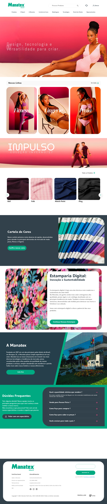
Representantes (91, 12)
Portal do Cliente (78, 12)
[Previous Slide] (8, 47)
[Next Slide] (98, 47)
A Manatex (32, 12)
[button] (96, 5)
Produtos (14, 12)
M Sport (23, 12)
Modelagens (55, 12)
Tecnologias (66, 12)
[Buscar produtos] (78, 6)
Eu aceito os (81, 476)
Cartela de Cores (43, 12)
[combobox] (64, 6)
